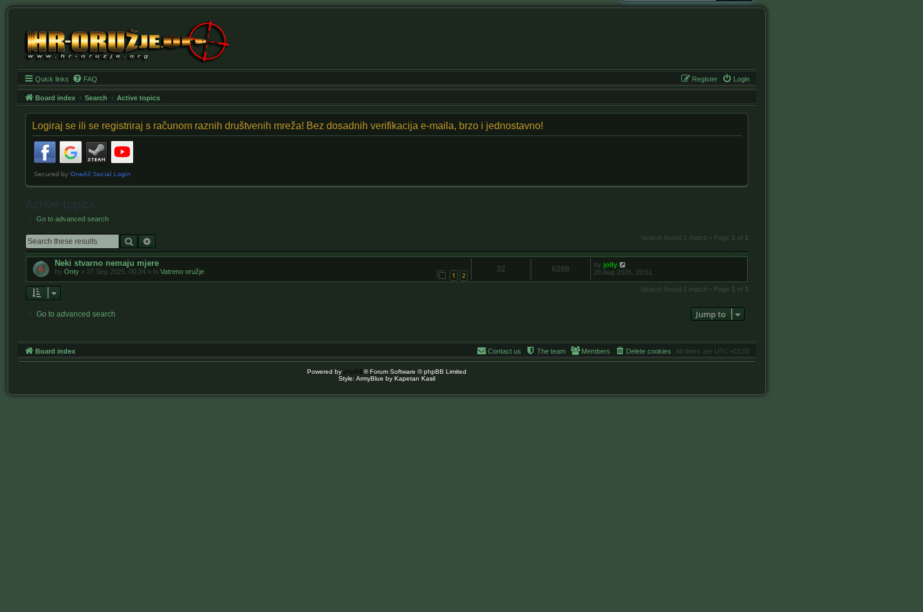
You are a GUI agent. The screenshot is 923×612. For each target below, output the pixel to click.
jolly (610, 264)
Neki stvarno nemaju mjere (107, 263)
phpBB (353, 371)
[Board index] (126, 41)
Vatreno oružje (182, 271)
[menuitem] (84, 79)
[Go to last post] (623, 264)
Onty (71, 271)
